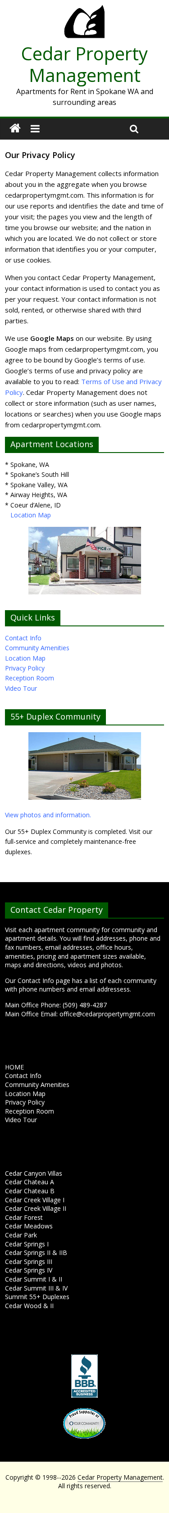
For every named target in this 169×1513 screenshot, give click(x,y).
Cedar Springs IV (28, 1270)
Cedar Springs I (27, 1244)
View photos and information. (48, 815)
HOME (14, 1067)
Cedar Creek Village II (35, 1208)
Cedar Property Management (84, 64)
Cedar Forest (24, 1217)
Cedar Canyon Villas (33, 1173)
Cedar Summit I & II (33, 1279)
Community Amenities (37, 647)
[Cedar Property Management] (84, 10)
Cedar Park (21, 1235)
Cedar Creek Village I (34, 1200)
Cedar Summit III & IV (36, 1288)
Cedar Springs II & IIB (36, 1252)
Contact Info (23, 638)
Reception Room (29, 678)
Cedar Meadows (29, 1226)
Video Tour (21, 688)
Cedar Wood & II (29, 1305)
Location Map (30, 515)
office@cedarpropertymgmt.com (107, 1014)
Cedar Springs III (28, 1261)
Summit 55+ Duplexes (37, 1296)
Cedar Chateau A (29, 1182)
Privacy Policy (25, 668)
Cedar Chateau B (30, 1191)
